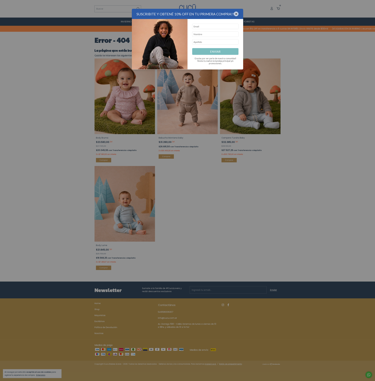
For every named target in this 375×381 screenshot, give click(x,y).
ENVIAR (215, 51)
